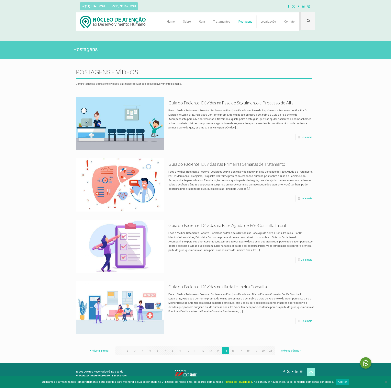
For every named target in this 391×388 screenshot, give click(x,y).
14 (217, 350)
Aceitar (342, 381)
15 (225, 350)
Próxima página (290, 350)
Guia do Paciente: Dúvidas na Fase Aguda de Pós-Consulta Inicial (227, 225)
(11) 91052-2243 (125, 6)
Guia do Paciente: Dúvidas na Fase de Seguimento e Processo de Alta (230, 102)
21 (270, 350)
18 (248, 350)
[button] (365, 363)
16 (233, 350)
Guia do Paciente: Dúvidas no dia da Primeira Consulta (217, 286)
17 (240, 350)
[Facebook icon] (288, 6)
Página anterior (100, 350)
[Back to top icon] (311, 372)
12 (202, 350)
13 (210, 350)
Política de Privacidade (238, 381)
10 (187, 350)
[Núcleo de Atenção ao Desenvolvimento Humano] (113, 21)
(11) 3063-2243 (95, 6)
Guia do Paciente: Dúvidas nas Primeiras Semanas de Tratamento (226, 164)
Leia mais (306, 137)
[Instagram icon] (308, 6)
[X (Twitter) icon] (293, 6)
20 (263, 350)
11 (195, 350)
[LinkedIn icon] (303, 6)
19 (255, 350)
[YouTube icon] (298, 6)
